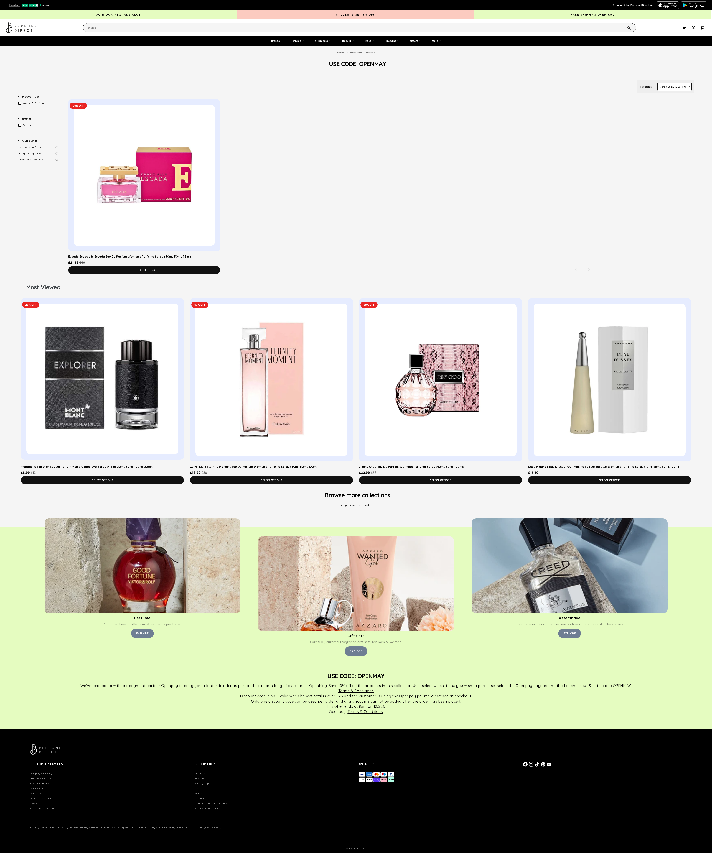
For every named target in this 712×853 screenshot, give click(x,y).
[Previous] (575, 269)
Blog (197, 788)
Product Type (31, 96)
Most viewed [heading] (43, 287)
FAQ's (33, 803)
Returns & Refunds (40, 778)
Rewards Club (202, 778)
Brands (275, 41)
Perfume (296, 41)
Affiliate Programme (41, 798)
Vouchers (35, 793)
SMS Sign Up (202, 783)
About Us (200, 773)
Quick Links (29, 140)
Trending (391, 41)
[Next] (588, 269)
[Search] (624, 27)
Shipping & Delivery (41, 773)
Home (340, 52)
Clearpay (200, 798)
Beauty (346, 41)
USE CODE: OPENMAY (362, 52)
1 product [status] (647, 86)
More (435, 41)
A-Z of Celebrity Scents (207, 808)
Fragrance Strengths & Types (211, 803)
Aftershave (322, 41)
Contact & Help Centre (42, 808)
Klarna (198, 793)
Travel (368, 41)
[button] (704, 27)
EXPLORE (142, 633)
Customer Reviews (40, 783)
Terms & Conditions (365, 711)
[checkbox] (39, 103)
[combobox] (359, 27)
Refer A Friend (38, 788)
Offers (414, 41)
